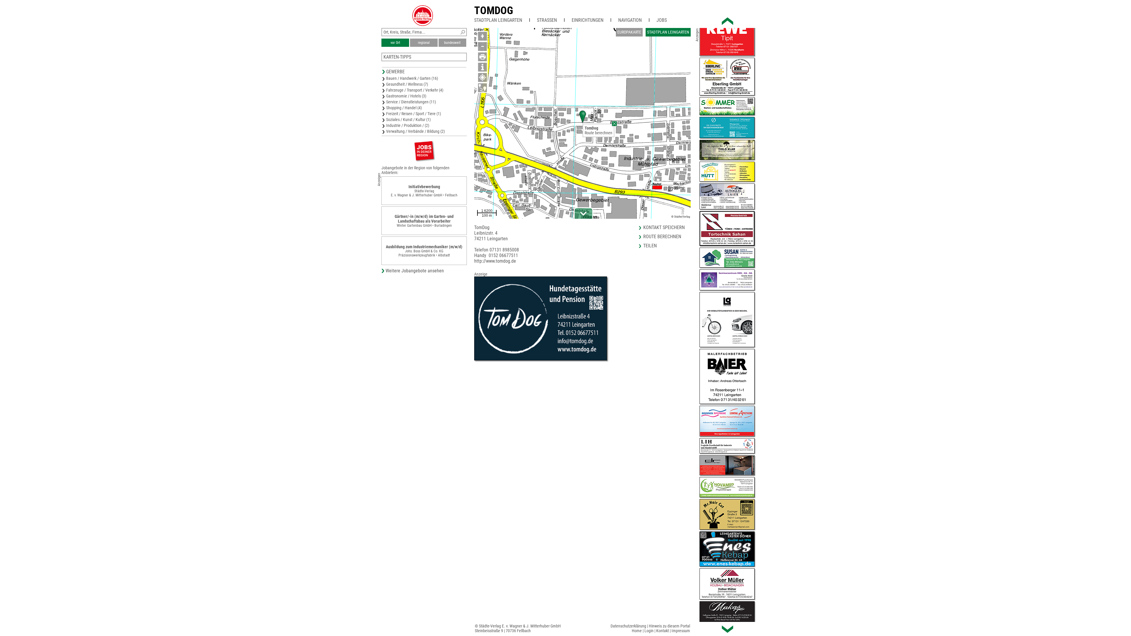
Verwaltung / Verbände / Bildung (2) (415, 131)
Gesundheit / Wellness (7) (407, 84)
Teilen (650, 246)
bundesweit (452, 43)
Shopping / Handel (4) (404, 107)
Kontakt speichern (664, 227)
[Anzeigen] (424, 150)
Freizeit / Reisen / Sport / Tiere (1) (413, 113)
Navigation (630, 20)
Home (637, 630)
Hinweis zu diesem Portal (669, 626)
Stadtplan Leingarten (498, 20)
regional (424, 43)
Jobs (662, 20)
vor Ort (395, 43)
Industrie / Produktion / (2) (407, 125)
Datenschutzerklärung (628, 626)
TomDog (493, 10)
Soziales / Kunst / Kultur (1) (408, 119)
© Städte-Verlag (680, 216)
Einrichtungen (587, 20)
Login (649, 630)
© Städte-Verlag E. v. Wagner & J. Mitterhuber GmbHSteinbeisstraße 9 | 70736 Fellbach (518, 628)
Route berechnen (598, 132)
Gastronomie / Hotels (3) (406, 96)
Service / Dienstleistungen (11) (411, 102)
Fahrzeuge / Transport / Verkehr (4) (414, 90)
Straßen (547, 20)
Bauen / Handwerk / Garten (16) (412, 78)
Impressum (681, 630)
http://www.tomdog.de (495, 261)
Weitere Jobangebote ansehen (415, 271)
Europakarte (629, 32)
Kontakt (662, 630)
